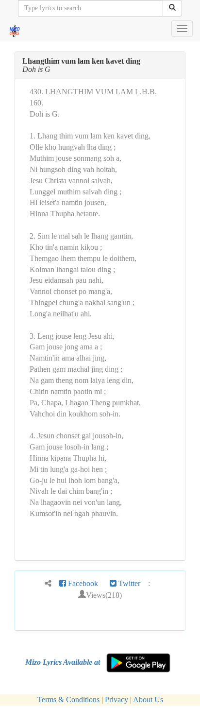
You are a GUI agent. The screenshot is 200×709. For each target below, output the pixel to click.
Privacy (116, 699)
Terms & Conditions (68, 699)
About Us (148, 699)
